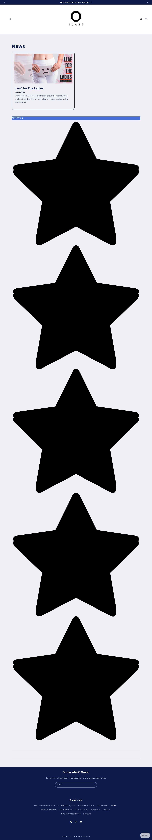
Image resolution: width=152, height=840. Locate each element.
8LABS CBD (72, 836)
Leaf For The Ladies (29, 88)
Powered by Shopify (83, 836)
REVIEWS (87, 814)
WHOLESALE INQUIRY (66, 806)
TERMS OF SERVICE (48, 810)
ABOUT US (95, 810)
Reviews (17, 118)
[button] (4, 19)
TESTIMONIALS (103, 806)
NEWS (114, 806)
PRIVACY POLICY (82, 810)
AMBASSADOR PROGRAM (44, 806)
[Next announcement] (147, 2)
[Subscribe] (94, 785)
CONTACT (106, 810)
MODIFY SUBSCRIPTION (71, 814)
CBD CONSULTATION (86, 806)
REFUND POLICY (66, 810)
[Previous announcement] (4, 2)
